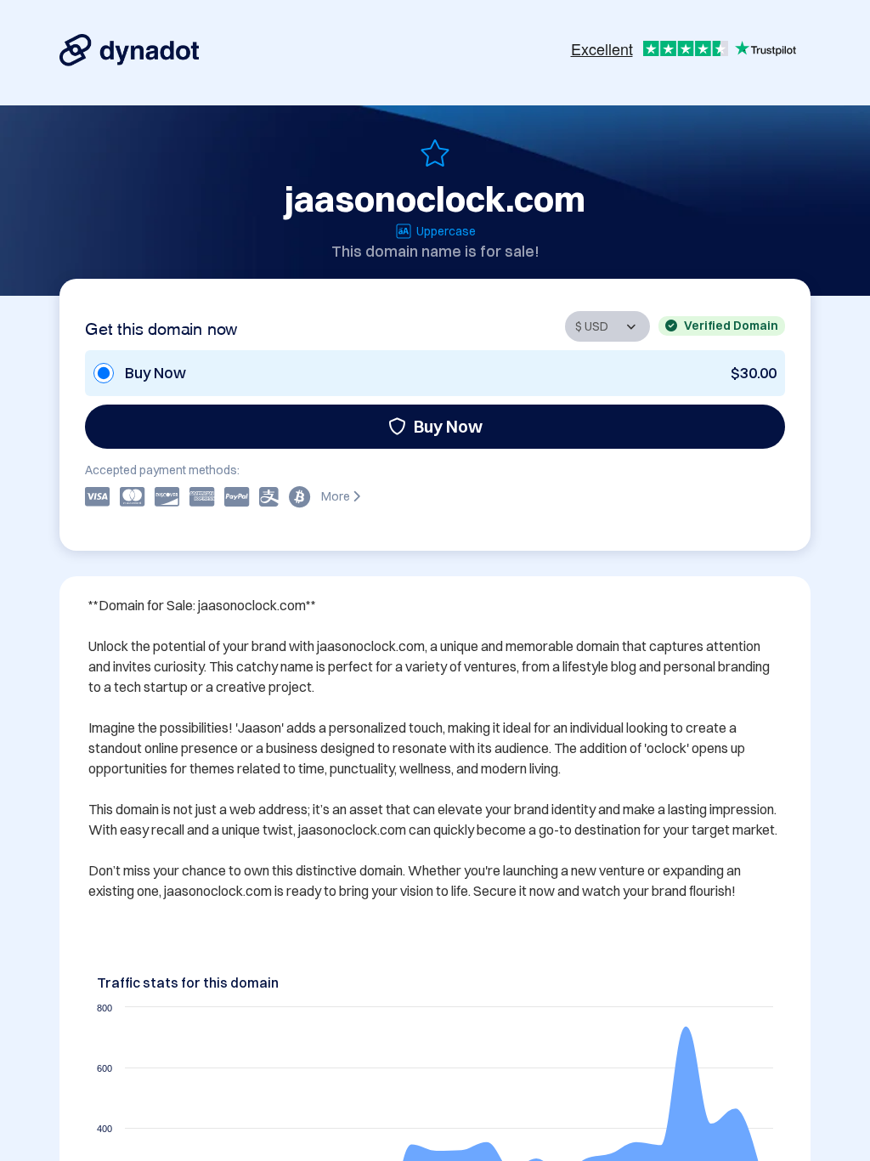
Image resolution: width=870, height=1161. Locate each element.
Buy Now (448, 426)
